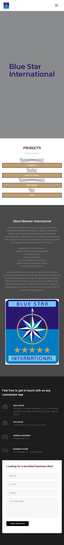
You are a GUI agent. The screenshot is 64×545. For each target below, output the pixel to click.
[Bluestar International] (6, 5)
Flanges (32, 165)
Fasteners (32, 185)
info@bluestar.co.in (21, 439)
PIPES (32, 195)
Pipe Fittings (32, 175)
